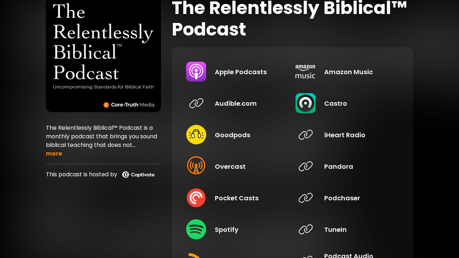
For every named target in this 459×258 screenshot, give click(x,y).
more (54, 153)
